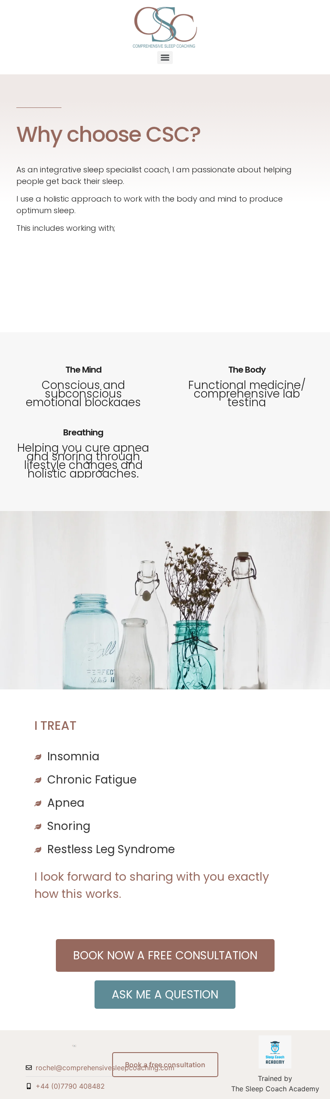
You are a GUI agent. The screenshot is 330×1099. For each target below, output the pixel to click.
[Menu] (165, 57)
